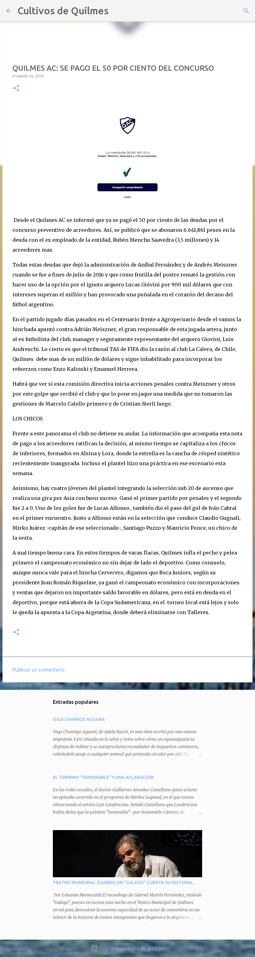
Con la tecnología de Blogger (131, 948)
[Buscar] (117, 10)
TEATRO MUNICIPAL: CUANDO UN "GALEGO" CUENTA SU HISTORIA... (124, 882)
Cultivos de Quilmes (63, 10)
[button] (16, 88)
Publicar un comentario (38, 669)
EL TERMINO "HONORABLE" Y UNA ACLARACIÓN (103, 777)
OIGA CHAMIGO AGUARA (79, 719)
